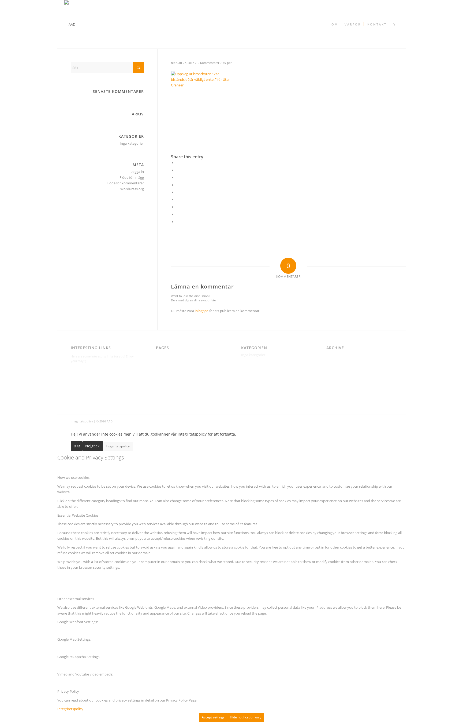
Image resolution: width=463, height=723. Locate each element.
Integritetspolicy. (118, 446)
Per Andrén (165, 389)
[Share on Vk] (177, 207)
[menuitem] (334, 24)
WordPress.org (132, 189)
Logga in (137, 171)
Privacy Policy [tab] (68, 691)
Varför (161, 395)
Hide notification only (245, 717)
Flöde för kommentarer (125, 183)
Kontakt (162, 372)
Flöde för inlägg (132, 177)
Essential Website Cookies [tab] (77, 515)
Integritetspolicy (169, 360)
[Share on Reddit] (177, 214)
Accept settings (213, 717)
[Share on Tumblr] (177, 199)
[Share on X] (177, 170)
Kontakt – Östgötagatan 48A (178, 377)
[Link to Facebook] (388, 421)
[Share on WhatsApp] (177, 177)
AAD (159, 354)
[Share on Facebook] (177, 162)
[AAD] (69, 24)
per (229, 63)
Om (159, 383)
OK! (76, 445)
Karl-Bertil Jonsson (170, 366)
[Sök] (394, 24)
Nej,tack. (92, 445)
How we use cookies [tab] (73, 477)
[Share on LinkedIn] (177, 192)
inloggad (201, 310)
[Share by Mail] (177, 221)
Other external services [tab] (75, 598)
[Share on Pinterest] (177, 184)
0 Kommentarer (208, 63)
